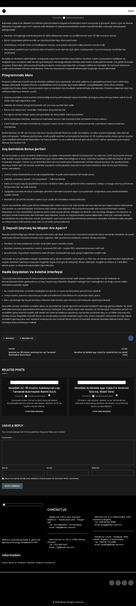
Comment (7, 437)
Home (5, 562)
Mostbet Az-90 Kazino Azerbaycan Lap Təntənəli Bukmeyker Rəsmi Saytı (34, 390)
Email (50, 467)
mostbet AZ (27, 338)
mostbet (11, 139)
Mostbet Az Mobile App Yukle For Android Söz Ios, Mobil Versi (102, 390)
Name (5, 467)
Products (22, 562)
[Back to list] (68, 352)
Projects (39, 562)
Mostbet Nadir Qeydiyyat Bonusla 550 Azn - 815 (34, 382)
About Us (13, 562)
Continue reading (34, 411)
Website (95, 468)
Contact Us (49, 562)
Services (31, 562)
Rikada (63, 602)
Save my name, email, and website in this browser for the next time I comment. (42, 478)
